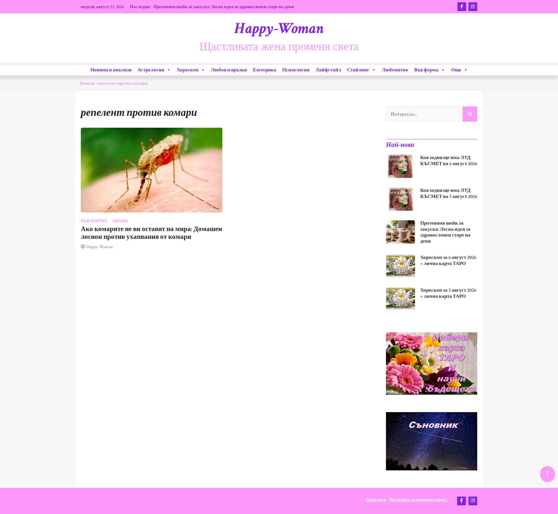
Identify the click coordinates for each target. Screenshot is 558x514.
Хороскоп (187, 70)
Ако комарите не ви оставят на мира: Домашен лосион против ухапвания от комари (151, 233)
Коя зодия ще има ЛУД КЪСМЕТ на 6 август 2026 (448, 160)
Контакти (376, 500)
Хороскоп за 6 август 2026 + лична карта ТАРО (448, 260)
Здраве (120, 221)
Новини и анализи (111, 70)
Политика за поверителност (418, 500)
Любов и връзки (229, 70)
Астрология (150, 70)
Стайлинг (358, 70)
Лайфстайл (328, 70)
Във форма (426, 70)
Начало (87, 83)
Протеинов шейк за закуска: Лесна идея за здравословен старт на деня (223, 7)
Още (456, 70)
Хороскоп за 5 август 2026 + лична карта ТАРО (448, 293)
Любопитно (395, 70)
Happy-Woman (279, 28)
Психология (296, 70)
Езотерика (264, 70)
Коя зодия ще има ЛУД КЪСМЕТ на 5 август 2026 (448, 193)
